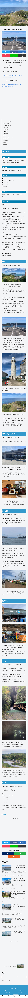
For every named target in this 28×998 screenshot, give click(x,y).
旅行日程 (7, 133)
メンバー (7, 127)
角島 (5, 135)
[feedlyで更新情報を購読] (20, 853)
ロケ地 (4, 814)
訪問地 (6, 129)
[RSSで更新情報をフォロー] (14, 856)
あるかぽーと (7, 138)
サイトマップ (7, 990)
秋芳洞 (5, 142)
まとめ (5, 144)
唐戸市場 (6, 140)
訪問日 (6, 131)
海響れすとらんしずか (8, 137)
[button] (25, 462)
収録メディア (8, 125)
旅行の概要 (6, 123)
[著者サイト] (8, 853)
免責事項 (20, 990)
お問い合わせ (7, 992)
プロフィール (20, 992)
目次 (7, 121)
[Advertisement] (14, 103)
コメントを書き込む (14, 976)
